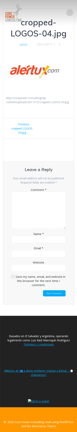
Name (38, 234)
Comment (38, 190)
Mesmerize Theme (44, 426)
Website (38, 262)
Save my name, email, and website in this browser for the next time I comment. (40, 281)
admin (23, 44)
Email (38, 248)
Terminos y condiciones (38, 344)
